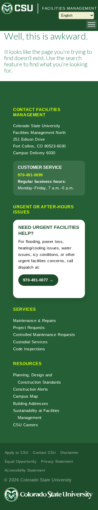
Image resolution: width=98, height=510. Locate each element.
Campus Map (25, 396)
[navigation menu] (91, 24)
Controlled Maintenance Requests (44, 334)
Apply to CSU (16, 452)
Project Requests (29, 327)
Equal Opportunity (20, 461)
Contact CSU (44, 452)
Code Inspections (29, 349)
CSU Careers (25, 425)
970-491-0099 (30, 175)
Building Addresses (30, 403)
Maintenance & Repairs (34, 320)
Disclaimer (69, 452)
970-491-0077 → (38, 280)
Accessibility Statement (25, 470)
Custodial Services (30, 342)
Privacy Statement (57, 461)
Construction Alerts (30, 389)
